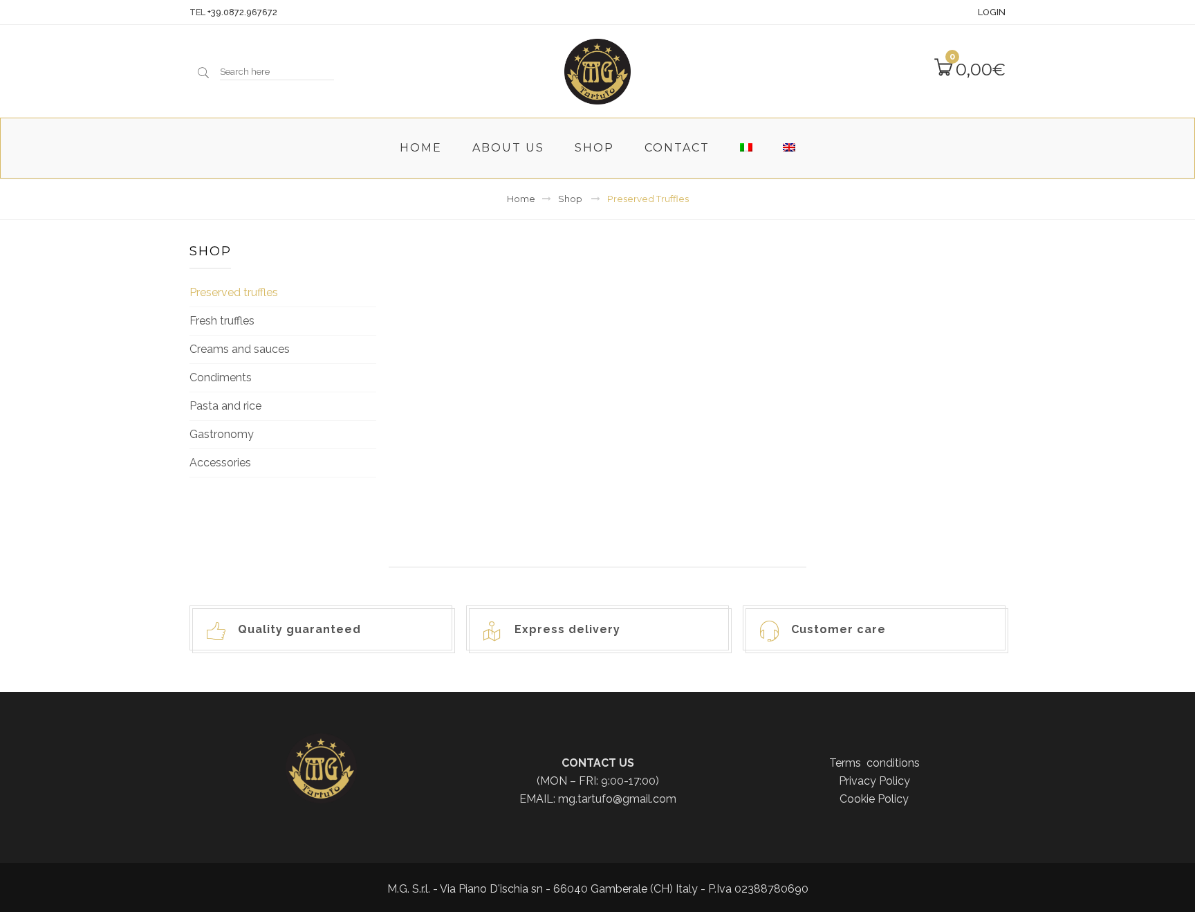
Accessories (220, 462)
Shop (594, 147)
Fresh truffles (221, 320)
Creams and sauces (239, 349)
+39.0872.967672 (242, 12)
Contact (677, 147)
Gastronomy (221, 434)
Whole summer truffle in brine (704, 455)
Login (992, 12)
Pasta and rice (225, 405)
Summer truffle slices (499, 448)
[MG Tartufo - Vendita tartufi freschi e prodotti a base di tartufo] (597, 70)
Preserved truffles (233, 292)
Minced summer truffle (910, 448)
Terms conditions (874, 762)
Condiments (220, 377)
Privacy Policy (874, 780)
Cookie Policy (874, 798)
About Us (508, 147)
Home (421, 147)
